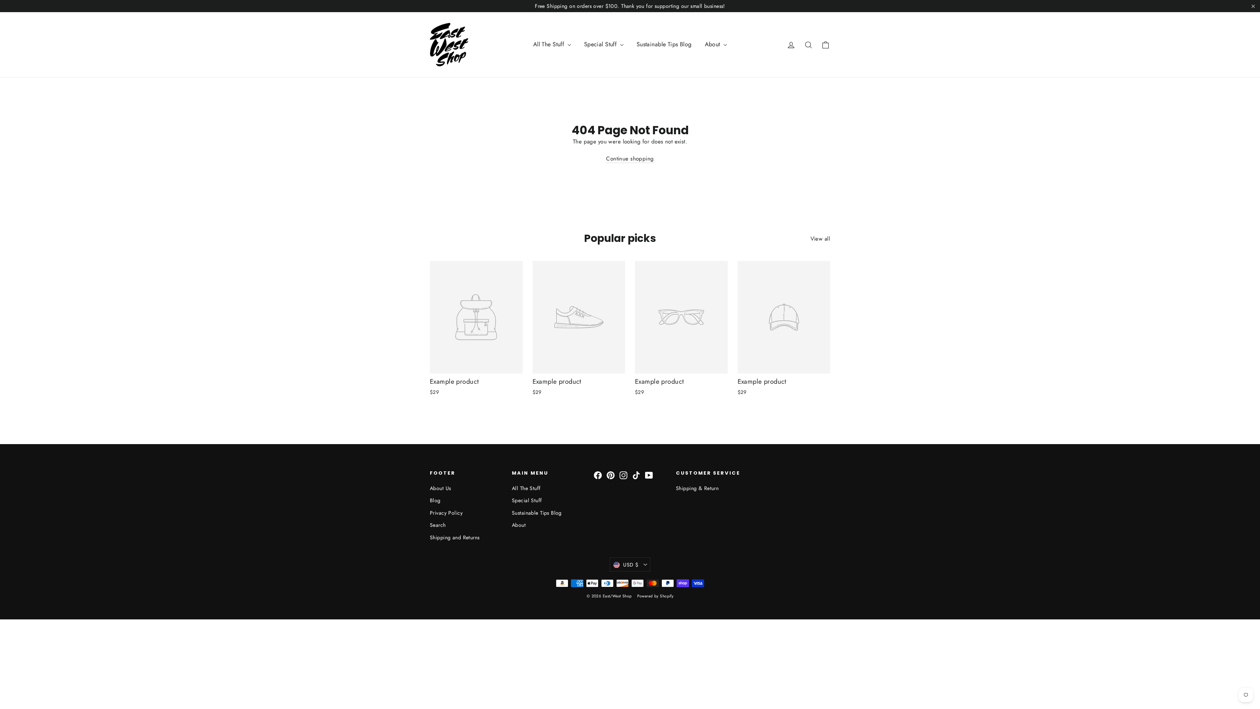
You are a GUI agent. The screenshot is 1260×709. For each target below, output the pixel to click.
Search (438, 525)
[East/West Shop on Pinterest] (611, 474)
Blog (435, 500)
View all (820, 239)
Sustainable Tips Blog (664, 44)
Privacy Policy (446, 513)
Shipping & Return (697, 488)
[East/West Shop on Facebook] (598, 474)
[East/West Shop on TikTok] (636, 474)
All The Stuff (549, 44)
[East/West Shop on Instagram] (623, 474)
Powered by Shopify (655, 596)
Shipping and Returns (455, 537)
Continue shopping (630, 158)
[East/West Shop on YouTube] (649, 474)
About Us (440, 488)
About (713, 44)
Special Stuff (601, 44)
